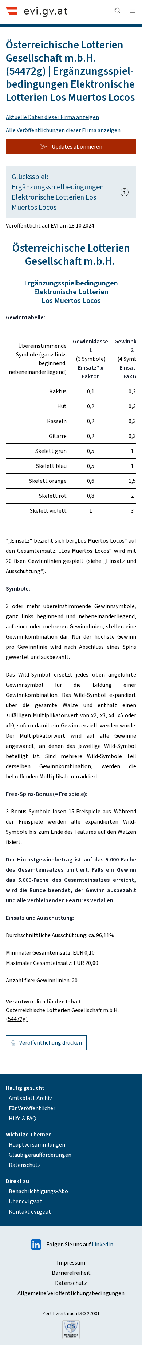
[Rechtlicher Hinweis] (124, 192)
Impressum (71, 1263)
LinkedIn (102, 1245)
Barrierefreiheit (71, 1273)
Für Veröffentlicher (32, 1108)
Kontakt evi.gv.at (30, 1212)
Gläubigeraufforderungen (40, 1155)
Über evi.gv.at (25, 1202)
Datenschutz (25, 1165)
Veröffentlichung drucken (50, 1043)
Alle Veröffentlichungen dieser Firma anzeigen (63, 130)
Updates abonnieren (77, 147)
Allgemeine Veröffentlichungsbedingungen (71, 1293)
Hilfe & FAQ (22, 1119)
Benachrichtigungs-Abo (38, 1191)
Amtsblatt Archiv (30, 1098)
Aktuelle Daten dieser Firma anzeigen (52, 117)
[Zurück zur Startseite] (36, 12)
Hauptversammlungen (37, 1145)
